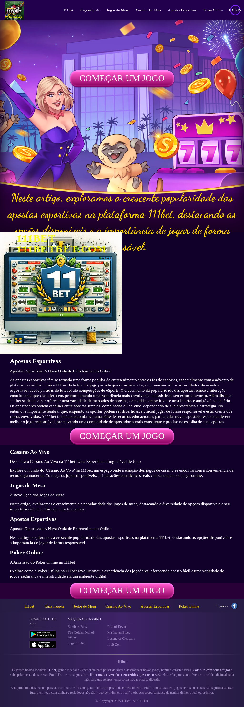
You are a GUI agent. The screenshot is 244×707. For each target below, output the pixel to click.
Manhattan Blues (118, 632)
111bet (68, 10)
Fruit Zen (113, 644)
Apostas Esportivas (182, 10)
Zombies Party (77, 626)
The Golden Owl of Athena (81, 635)
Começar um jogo (122, 78)
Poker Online (213, 10)
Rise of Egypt (116, 626)
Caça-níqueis (90, 10)
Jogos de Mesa (118, 10)
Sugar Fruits (76, 643)
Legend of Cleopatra (121, 638)
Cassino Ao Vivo (148, 10)
